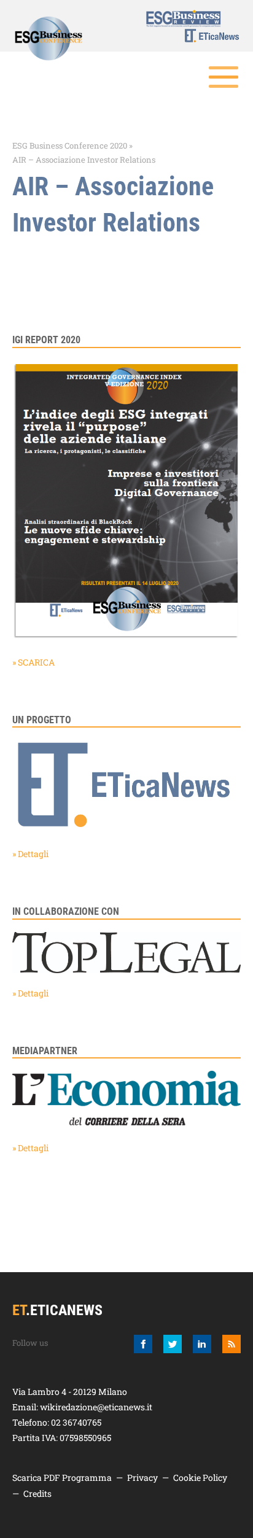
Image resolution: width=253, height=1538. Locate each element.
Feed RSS (231, 1344)
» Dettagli (30, 854)
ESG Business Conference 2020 (69, 145)
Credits (37, 1493)
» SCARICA (33, 662)
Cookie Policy (200, 1477)
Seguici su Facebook (143, 1344)
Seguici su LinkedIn (202, 1344)
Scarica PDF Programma (62, 1477)
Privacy (142, 1477)
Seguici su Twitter (172, 1344)
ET (204, 35)
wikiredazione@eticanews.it (96, 1407)
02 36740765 (76, 1422)
